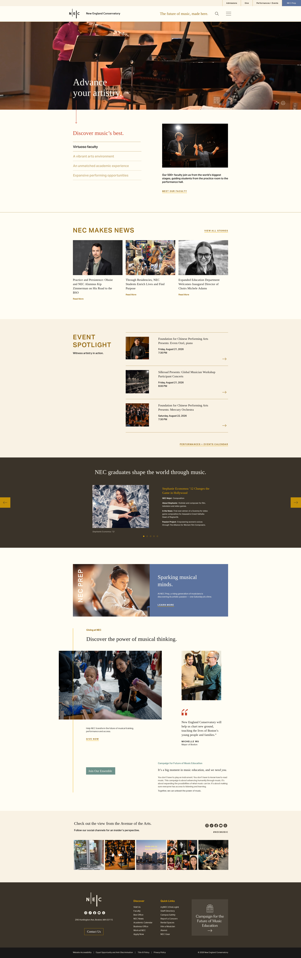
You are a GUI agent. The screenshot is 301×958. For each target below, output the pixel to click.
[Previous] (5, 502)
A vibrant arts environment (93, 156)
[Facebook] (216, 826)
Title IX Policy (143, 952)
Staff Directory (167, 911)
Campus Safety (167, 915)
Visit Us (137, 907)
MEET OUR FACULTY (174, 191)
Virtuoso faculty (85, 147)
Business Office (140, 927)
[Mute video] (276, 103)
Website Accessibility (82, 952)
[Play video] (283, 103)
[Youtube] (221, 826)
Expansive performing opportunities (100, 175)
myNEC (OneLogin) (169, 907)
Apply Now (138, 934)
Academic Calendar (142, 923)
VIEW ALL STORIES (216, 231)
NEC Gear (165, 934)
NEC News (138, 919)
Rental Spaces (167, 923)
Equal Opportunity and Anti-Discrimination (114, 952)
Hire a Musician (167, 927)
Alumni (163, 930)
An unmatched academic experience (101, 166)
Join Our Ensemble (100, 771)
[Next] (296, 502)
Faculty (136, 911)
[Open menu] (228, 13)
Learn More (166, 605)
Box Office (138, 915)
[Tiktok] (211, 826)
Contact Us (94, 931)
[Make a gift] (210, 917)
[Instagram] (207, 826)
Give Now (92, 739)
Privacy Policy (160, 952)
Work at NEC (139, 930)
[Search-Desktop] (217, 13)
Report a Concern (169, 919)
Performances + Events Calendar (204, 444)
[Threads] (225, 826)
